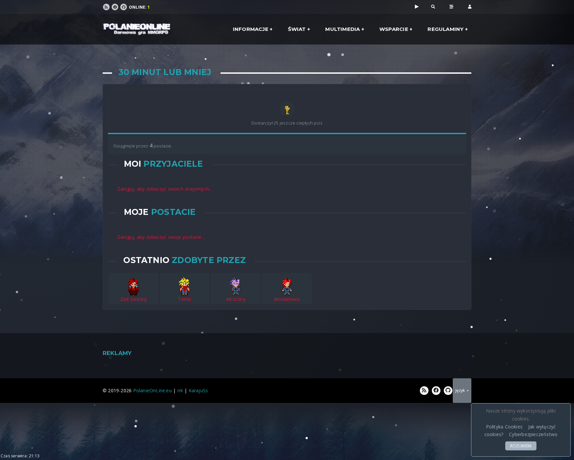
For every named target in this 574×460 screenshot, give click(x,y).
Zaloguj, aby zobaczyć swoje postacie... (161, 237)
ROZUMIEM (521, 446)
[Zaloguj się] (469, 6)
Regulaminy (445, 29)
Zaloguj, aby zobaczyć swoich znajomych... (164, 189)
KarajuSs (198, 390)
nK (180, 390)
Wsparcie (393, 29)
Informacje (250, 29)
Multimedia (342, 29)
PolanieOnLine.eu (152, 390)
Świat (297, 29)
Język (460, 390)
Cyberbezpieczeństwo (533, 434)
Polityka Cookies (504, 426)
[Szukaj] (433, 6)
